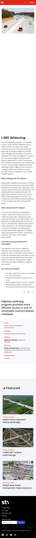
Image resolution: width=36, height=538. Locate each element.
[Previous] (4, 70)
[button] (25, 2)
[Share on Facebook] (32, 292)
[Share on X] (28, 292)
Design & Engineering (11, 348)
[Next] (32, 70)
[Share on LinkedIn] (24, 292)
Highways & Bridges (10, 340)
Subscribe (21, 522)
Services (7, 345)
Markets (7, 337)
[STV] (3, 2)
